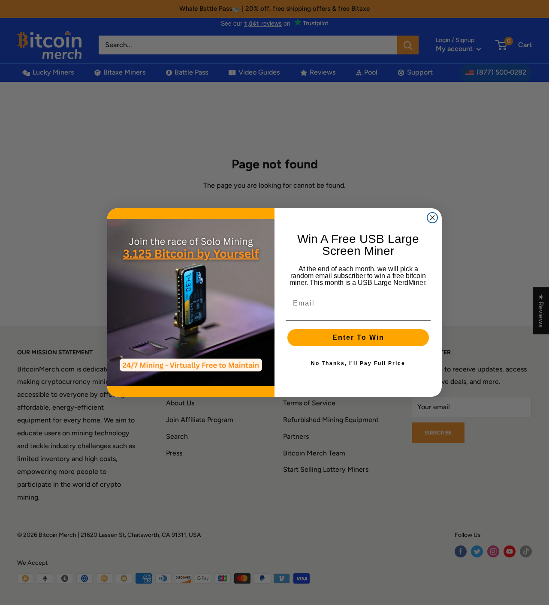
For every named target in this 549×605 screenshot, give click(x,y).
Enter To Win (358, 337)
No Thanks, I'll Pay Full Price (358, 363)
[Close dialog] (432, 218)
